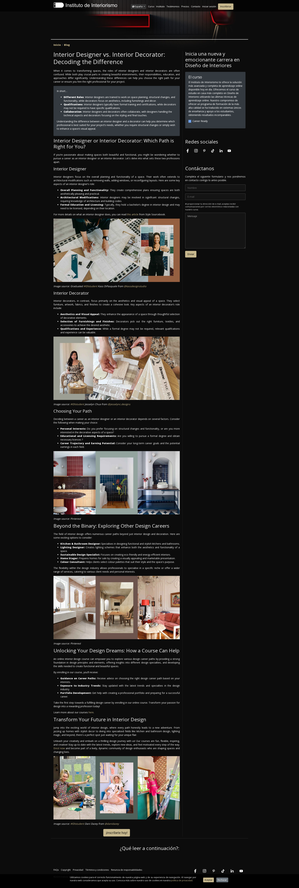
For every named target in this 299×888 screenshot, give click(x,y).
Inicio (57, 44)
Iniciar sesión (209, 6)
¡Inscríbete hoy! (116, 833)
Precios (185, 6)
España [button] (138, 6)
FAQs (56, 869)
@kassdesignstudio (135, 286)
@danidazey (112, 823)
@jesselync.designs (119, 404)
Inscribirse (225, 6)
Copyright (66, 869)
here (91, 712)
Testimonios (173, 6)
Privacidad (78, 869)
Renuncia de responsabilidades (126, 869)
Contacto (195, 6)
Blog (67, 44)
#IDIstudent (90, 286)
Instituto (160, 6)
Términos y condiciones (97, 869)
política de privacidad (181, 880)
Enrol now (59, 748)
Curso (151, 6)
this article (132, 214)
